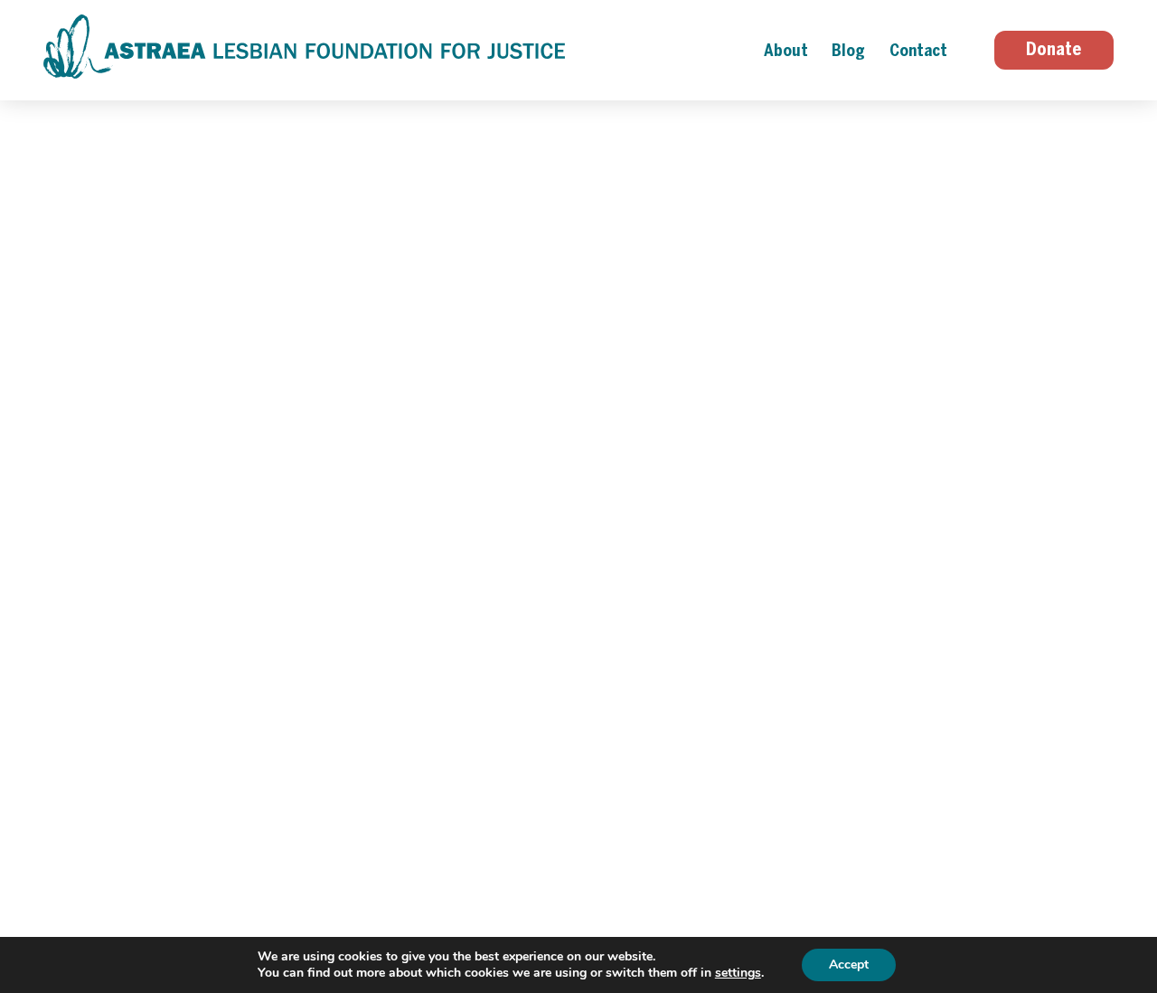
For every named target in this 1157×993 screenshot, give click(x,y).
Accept (849, 964)
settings (738, 973)
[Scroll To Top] (1139, 911)
